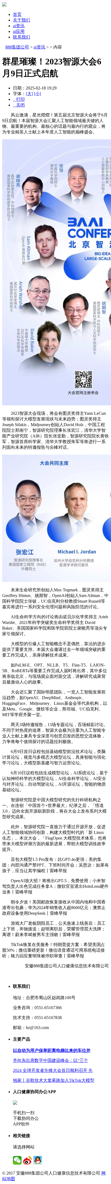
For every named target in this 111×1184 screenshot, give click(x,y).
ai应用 (19, 31)
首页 (17, 14)
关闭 (19, 105)
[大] (29, 93)
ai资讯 (19, 25)
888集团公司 (17, 47)
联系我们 (21, 37)
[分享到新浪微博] (27, 1160)
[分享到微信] (17, 1160)
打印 (19, 99)
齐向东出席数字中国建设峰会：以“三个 (50, 1060)
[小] (37, 93)
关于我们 (21, 20)
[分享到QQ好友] (37, 1160)
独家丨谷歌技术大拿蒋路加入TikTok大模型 (53, 1080)
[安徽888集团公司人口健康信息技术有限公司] (4, 5)
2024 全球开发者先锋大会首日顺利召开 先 (53, 1070)
